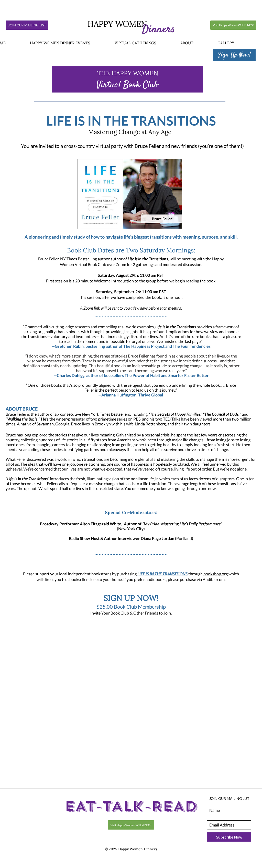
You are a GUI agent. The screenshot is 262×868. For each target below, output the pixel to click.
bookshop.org (215, 573)
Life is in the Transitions (148, 258)
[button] (60, 43)
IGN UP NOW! (133, 598)
